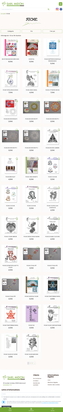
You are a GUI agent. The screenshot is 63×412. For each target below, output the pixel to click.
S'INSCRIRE (6, 407)
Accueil (3, 14)
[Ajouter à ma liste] (17, 41)
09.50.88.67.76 (7, 385)
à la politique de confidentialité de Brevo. (49, 402)
